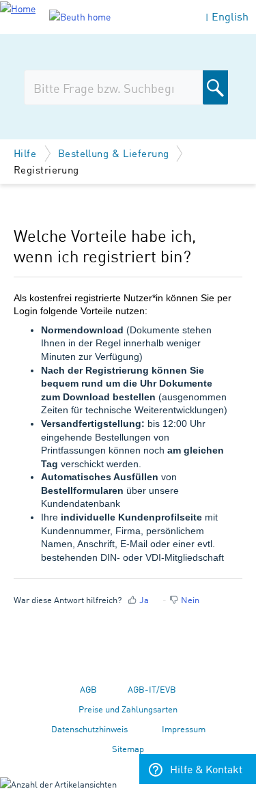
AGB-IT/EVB (152, 688)
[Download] (103, 387)
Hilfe (27, 152)
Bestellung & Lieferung (113, 152)
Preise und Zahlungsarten (128, 708)
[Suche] (215, 87)
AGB (88, 688)
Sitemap (128, 748)
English (230, 16)
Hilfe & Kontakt (206, 768)
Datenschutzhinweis (89, 728)
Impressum (183, 728)
